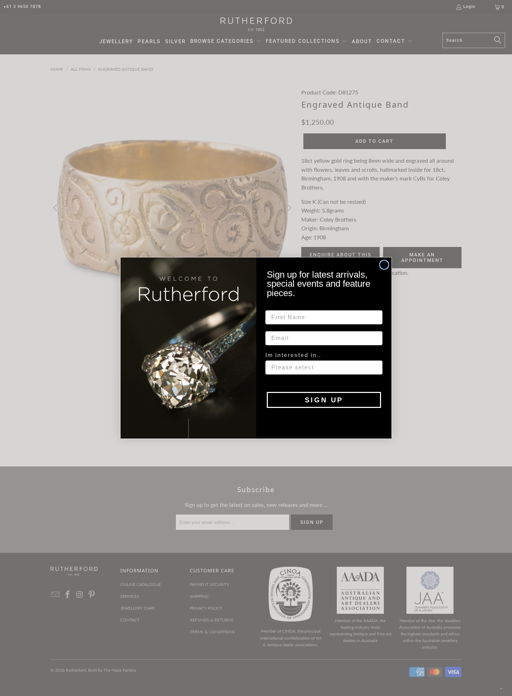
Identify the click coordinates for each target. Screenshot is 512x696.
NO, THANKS (324, 418)
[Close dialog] (384, 265)
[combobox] (321, 367)
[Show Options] (375, 367)
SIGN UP (324, 400)
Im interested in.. (293, 355)
